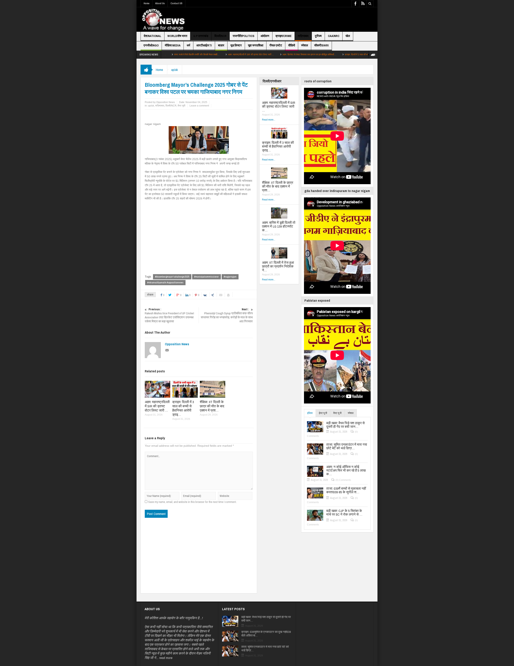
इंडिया (310, 413)
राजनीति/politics (243, 36)
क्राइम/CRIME (283, 36)
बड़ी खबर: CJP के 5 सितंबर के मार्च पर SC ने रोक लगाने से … (344, 512)
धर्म (188, 45)
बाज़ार (221, 45)
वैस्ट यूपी (181, 105)
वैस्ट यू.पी (337, 413)
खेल (348, 36)
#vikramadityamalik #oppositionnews (165, 282)
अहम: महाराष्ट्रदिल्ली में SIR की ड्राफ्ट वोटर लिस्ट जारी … (218, 54)
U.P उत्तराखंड (200, 36)
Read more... (268, 119)
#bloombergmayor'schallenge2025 (172, 276)
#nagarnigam (230, 276)
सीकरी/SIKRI (321, 45)
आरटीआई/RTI (204, 45)
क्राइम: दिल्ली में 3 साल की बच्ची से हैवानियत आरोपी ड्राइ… (335, 54)
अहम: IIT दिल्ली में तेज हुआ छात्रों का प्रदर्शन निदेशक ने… (278, 266)
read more (165, 657)
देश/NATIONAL (152, 36)
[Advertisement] (300, 19)
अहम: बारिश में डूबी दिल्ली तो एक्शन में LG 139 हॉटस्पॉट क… (278, 226)
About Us (160, 3)
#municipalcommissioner (206, 276)
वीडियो (291, 45)
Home (146, 3)
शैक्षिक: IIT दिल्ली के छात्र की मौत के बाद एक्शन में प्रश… (212, 406)
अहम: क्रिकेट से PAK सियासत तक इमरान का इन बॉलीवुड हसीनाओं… (277, 54)
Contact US (176, 3)
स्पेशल (304, 45)
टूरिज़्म (318, 36)
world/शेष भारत (177, 36)
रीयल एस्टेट (275, 45)
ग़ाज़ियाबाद (303, 36)
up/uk (174, 69)
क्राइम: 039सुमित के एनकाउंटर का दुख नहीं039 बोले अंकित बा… (266, 633)
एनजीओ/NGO (151, 45)
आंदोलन (265, 36)
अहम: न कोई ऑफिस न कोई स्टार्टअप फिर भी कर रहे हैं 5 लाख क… (346, 470)
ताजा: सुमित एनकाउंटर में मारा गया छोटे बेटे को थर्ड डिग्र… (346, 446)
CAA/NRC (333, 36)
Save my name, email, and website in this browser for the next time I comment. (192, 502)
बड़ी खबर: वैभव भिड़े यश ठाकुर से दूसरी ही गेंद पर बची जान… (345, 424)
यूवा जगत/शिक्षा (255, 45)
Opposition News (177, 344)
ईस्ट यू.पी (323, 413)
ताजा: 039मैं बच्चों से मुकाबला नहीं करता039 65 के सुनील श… (346, 490)
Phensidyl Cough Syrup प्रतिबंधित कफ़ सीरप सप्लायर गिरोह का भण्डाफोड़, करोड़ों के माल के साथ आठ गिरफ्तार (227, 315)
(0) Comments (343, 480)
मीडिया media (173, 45)
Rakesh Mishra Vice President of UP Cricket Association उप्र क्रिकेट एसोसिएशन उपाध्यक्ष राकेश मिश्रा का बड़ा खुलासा (169, 315)
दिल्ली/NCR (220, 36)
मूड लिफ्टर (236, 45)
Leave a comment (199, 105)
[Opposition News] (163, 19)
